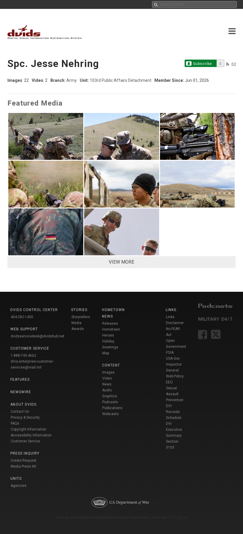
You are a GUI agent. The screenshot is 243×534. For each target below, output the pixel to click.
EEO (169, 382)
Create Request (23, 460)
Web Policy (175, 376)
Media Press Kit (23, 466)
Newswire (20, 392)
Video (107, 378)
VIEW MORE (121, 262)
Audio (107, 390)
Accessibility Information (31, 435)
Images (108, 372)
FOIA (170, 352)
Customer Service (25, 441)
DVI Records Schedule (173, 412)
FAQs (15, 423)
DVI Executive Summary (174, 430)
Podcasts (110, 402)
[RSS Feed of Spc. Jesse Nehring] (227, 64)
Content (111, 365)
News (106, 384)
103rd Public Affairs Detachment (120, 80)
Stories (79, 310)
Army (71, 80)
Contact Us (20, 411)
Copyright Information (28, 429)
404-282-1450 (22, 317)
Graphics (109, 396)
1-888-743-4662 (23, 355)
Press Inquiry (24, 453)
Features (20, 379)
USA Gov (173, 358)
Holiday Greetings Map (110, 347)
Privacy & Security (25, 417)
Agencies (18, 486)
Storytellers (80, 317)
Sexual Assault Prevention (174, 394)
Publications (112, 408)
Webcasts (110, 414)
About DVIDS (23, 404)
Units (16, 478)
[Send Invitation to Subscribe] (234, 64)
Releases (110, 323)
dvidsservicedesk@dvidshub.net (37, 336)
